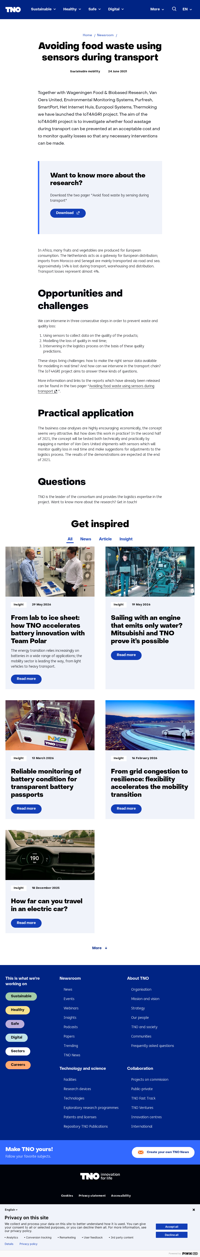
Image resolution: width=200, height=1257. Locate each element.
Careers (18, 1065)
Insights (70, 1017)
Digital (114, 9)
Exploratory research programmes (91, 1108)
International (141, 1126)
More (155, 9)
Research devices (77, 1089)
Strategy (138, 1008)
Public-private (142, 1089)
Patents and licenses (80, 1117)
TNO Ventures (142, 1108)
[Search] (174, 9)
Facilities (70, 1079)
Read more (27, 680)
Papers (69, 1036)
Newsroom (70, 979)
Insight (126, 539)
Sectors (18, 1051)
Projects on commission (149, 1079)
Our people (140, 1017)
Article (105, 539)
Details (9, 1243)
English (10, 1209)
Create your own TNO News (168, 1152)
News (85, 539)
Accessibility (121, 1196)
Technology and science (83, 1069)
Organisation (141, 989)
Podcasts (71, 1027)
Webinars (71, 1008)
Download (71, 214)
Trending (71, 1046)
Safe (92, 9)
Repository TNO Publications (86, 1126)
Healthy (70, 9)
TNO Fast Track (143, 1098)
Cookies (67, 1196)
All (70, 539)
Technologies (74, 1098)
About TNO (138, 979)
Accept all (171, 1226)
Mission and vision (145, 999)
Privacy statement (92, 1196)
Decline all (172, 1234)
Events (69, 999)
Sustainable (41, 9)
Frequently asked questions (152, 1046)
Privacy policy (29, 1243)
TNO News (72, 1055)
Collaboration (140, 1069)
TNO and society (144, 1027)
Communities (141, 1036)
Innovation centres (146, 1117)
